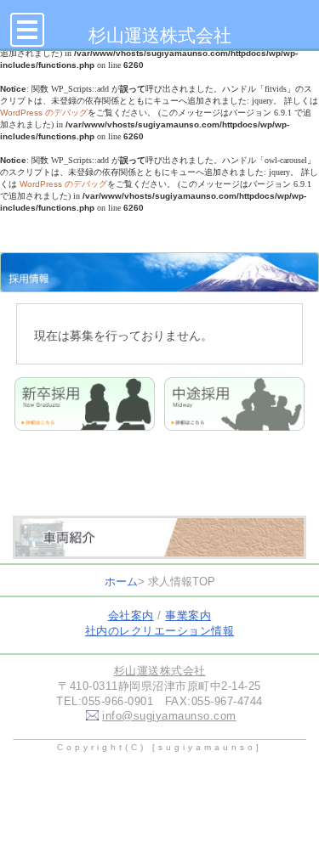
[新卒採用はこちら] (84, 419)
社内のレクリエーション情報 (160, 630)
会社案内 (131, 615)
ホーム (121, 581)
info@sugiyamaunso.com (169, 715)
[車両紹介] (159, 543)
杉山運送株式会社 (159, 35)
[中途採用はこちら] (234, 419)
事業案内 (188, 615)
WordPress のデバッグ (44, 112)
